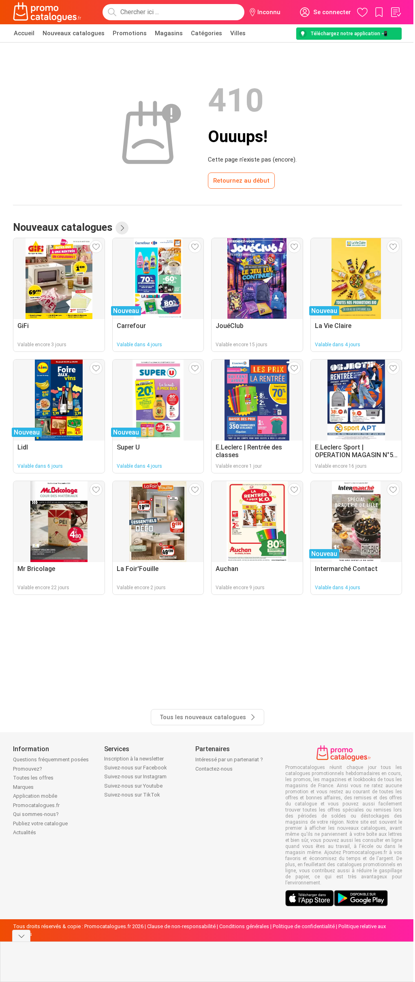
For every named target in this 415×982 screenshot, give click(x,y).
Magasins (169, 33)
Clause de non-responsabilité (181, 926)
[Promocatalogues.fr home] (47, 12)
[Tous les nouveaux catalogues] (122, 228)
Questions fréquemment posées (51, 759)
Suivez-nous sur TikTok (132, 795)
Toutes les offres (33, 778)
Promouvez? (27, 769)
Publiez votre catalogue (40, 823)
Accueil (24, 33)
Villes (238, 33)
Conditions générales (244, 926)
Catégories (206, 33)
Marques (23, 787)
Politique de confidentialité (304, 926)
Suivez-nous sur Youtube (133, 786)
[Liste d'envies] (395, 12)
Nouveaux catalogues (74, 33)
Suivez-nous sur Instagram (135, 776)
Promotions (130, 33)
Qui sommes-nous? (36, 814)
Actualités (24, 832)
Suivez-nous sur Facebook (135, 768)
